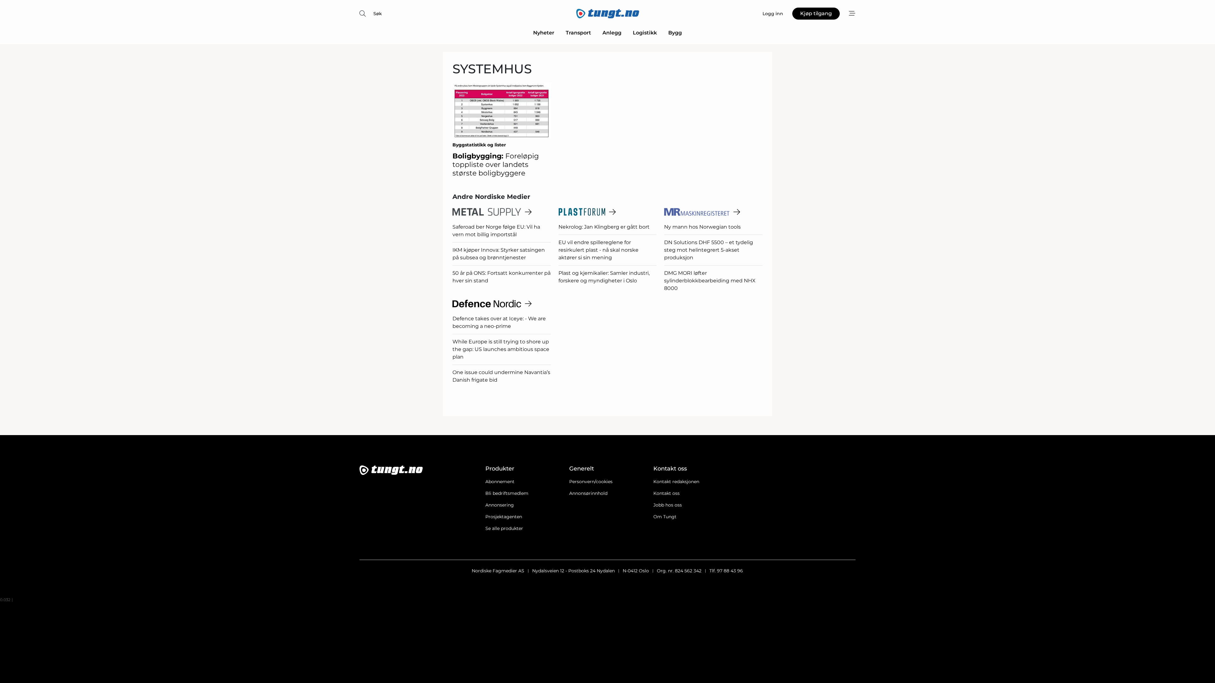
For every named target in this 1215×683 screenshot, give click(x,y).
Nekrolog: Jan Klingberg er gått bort (604, 227)
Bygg (675, 33)
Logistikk (645, 33)
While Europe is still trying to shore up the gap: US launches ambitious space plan (500, 349)
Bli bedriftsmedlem (506, 493)
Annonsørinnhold (588, 493)
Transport (578, 33)
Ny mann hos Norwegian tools (702, 227)
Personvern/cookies (591, 481)
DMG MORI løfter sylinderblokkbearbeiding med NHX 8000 (710, 280)
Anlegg (611, 33)
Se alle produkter (504, 528)
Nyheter (543, 33)
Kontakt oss (666, 493)
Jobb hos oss (667, 505)
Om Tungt (664, 517)
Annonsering (499, 505)
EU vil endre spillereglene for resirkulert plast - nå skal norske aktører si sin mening (598, 250)
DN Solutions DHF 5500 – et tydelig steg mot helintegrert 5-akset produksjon (708, 250)
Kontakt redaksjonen (676, 481)
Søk (377, 13)
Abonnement (499, 481)
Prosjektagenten (503, 517)
